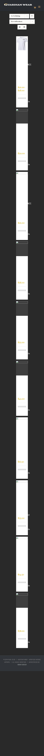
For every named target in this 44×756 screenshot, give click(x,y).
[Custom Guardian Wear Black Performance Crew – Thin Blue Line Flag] (22, 179)
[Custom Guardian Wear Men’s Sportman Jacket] (22, 368)
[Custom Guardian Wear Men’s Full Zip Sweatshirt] (22, 487)
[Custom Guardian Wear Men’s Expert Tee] (22, 544)
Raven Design (22, 665)
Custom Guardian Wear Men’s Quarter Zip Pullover (23, 269)
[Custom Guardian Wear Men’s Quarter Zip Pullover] (22, 248)
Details (25, 101)
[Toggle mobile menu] (39, 7)
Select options (21, 103)
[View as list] (24, 27)
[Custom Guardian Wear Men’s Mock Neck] (22, 600)
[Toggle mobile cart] (35, 7)
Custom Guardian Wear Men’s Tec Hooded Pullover (23, 329)
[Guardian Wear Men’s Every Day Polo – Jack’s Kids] (22, 116)
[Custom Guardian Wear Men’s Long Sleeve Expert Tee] (22, 424)
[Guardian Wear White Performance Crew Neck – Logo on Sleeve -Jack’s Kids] (22, 43)
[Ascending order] (32, 16)
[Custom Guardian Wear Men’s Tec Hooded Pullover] (22, 308)
